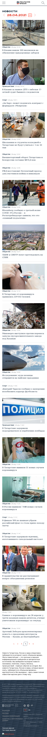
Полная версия (8, 728)
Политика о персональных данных (12, 719)
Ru (25, 710)
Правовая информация (11, 716)
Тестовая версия (8, 730)
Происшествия (8, 86)
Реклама (5, 713)
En (29, 710)
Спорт (4, 100)
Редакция (6, 710)
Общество (6, 47)
